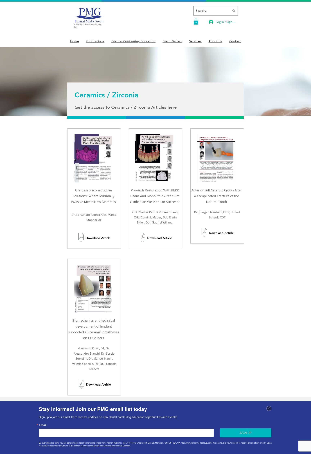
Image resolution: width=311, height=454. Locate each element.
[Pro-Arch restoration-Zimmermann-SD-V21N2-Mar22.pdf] (142, 238)
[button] (196, 21)
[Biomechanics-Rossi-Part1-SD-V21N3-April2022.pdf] (81, 384)
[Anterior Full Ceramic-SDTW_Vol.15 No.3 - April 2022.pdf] (204, 233)
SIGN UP (246, 432)
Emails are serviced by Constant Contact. (112, 445)
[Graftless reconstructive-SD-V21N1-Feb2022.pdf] (81, 238)
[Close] (269, 408)
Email (42, 425)
